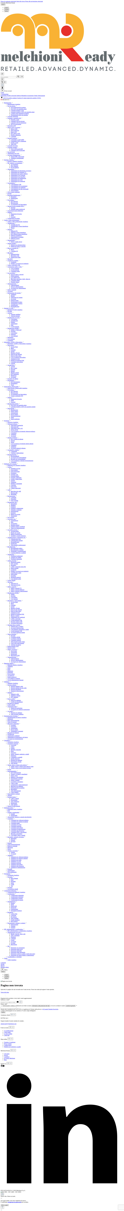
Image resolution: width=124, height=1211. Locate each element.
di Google (45, 1009)
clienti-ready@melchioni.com (8, 1024)
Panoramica (4, 95)
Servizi (6, 1055)
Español (7, 9)
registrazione (5, 94)
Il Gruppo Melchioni (9, 1058)
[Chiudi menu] (2, 90)
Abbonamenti (41, 95)
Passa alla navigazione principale (34, 1)
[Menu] (2, 74)
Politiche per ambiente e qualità (12, 1047)
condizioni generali (70, 1005)
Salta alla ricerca (20, 1)
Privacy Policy (8, 1043)
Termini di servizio (53, 1009)
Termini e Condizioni (9, 1042)
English (6, 7)
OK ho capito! (4, 1205)
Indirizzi (19, 95)
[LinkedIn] (62, 1189)
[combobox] (8, 77)
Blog (5, 1060)
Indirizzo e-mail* (5, 1000)
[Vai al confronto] (2, 85)
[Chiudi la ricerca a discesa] (22, 76)
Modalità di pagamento (27, 95)
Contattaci (6, 1056)
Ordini (36, 95)
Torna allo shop (5, 992)
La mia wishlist (8, 1033)
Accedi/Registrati (8, 1030)
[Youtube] (3, 1066)
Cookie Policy (8, 1045)
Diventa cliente (5, 967)
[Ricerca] (18, 76)
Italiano (6, 11)
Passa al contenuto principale (8, 1)
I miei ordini (7, 1032)
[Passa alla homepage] (60, 71)
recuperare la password (14, 1202)
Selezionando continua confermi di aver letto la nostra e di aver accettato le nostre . (40, 1005)
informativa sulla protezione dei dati (41, 1005)
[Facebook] (1, 1066)
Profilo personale (12, 95)
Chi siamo (6, 1053)
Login (2, 92)
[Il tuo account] (2, 87)
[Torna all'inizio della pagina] (2, 1207)
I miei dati (6, 1035)
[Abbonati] (20, 1002)
